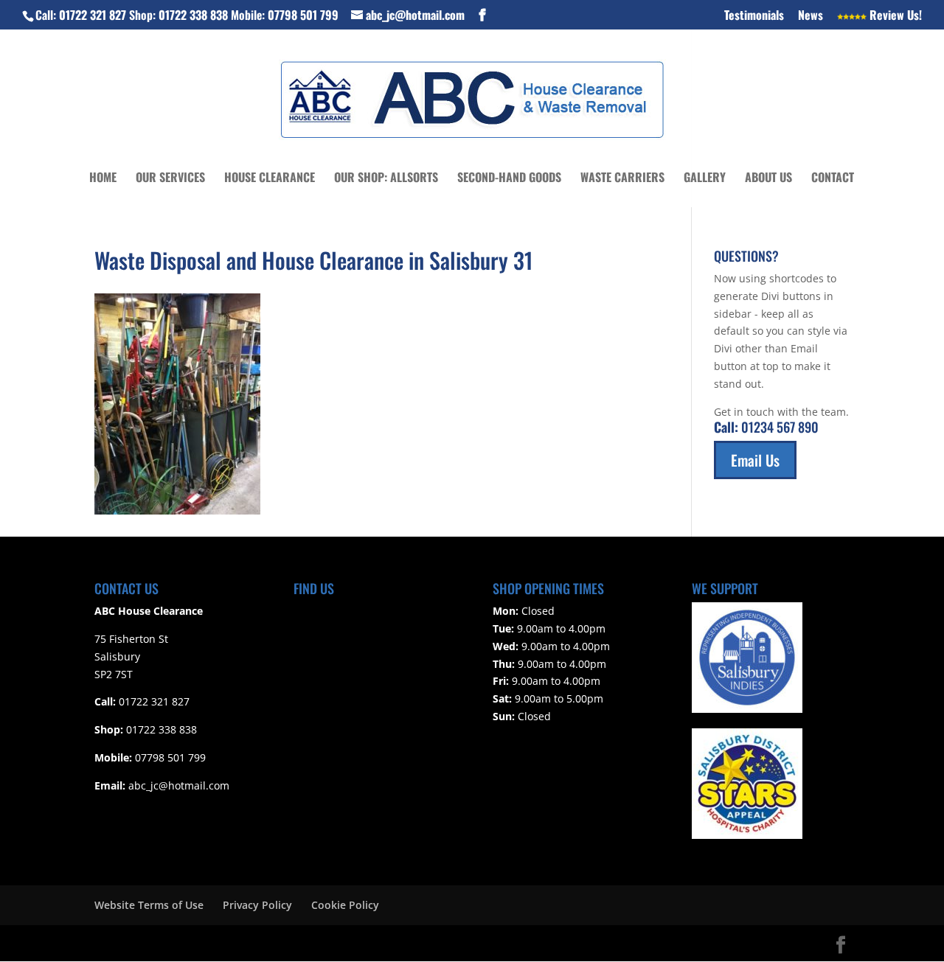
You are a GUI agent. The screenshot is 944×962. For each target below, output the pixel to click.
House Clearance (269, 179)
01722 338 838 (193, 15)
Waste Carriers (622, 179)
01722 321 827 (92, 15)
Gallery (705, 179)
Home (103, 179)
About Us (768, 179)
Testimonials (754, 16)
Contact (832, 179)
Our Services (170, 179)
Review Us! (894, 16)
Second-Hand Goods (509, 179)
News (810, 16)
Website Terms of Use (149, 905)
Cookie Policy (345, 905)
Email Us (755, 460)
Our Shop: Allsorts (386, 179)
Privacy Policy (257, 905)
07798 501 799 (303, 15)
